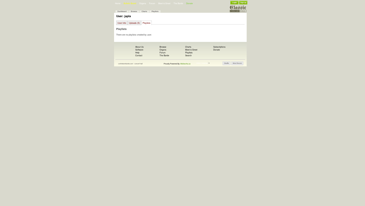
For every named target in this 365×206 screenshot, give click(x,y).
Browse (134, 11)
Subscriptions (219, 46)
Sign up (243, 3)
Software (139, 49)
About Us (139, 46)
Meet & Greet (164, 3)
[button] (226, 63)
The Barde (178, 3)
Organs (142, 3)
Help (137, 52)
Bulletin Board (130, 3)
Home (117, 3)
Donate (189, 3)
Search (188, 55)
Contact (138, 55)
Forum (152, 3)
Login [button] (234, 3)
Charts (144, 11)
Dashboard (121, 11)
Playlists (155, 11)
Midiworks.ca (185, 63)
